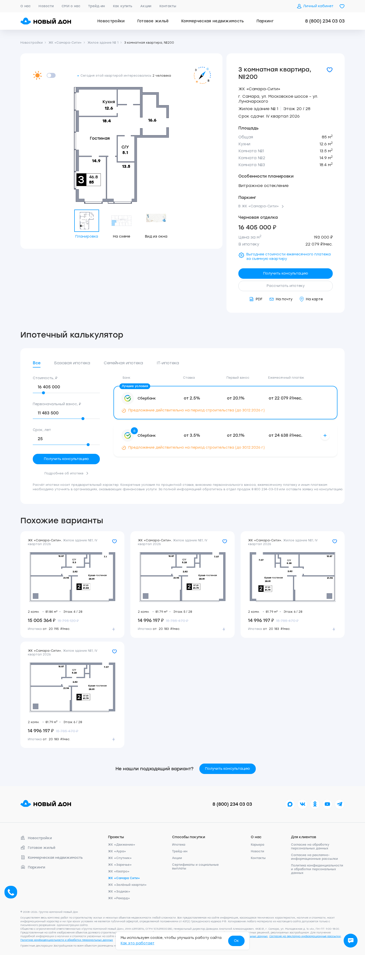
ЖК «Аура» (117, 851)
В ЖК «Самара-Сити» (258, 206)
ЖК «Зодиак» (119, 891)
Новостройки (111, 21)
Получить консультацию (285, 273)
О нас (25, 6)
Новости (46, 6)
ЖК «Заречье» (120, 864)
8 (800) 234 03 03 (325, 21)
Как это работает (137, 943)
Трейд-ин (96, 6)
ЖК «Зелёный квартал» (127, 885)
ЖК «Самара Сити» (124, 878)
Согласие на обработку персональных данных (310, 846)
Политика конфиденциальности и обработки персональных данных (317, 869)
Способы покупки (188, 837)
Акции (145, 6)
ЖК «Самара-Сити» (259, 89)
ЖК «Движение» (121, 844)
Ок (236, 941)
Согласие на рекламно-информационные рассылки (314, 857)
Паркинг (265, 21)
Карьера (257, 844)
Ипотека (178, 844)
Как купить (123, 6)
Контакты (167, 6)
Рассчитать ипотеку (286, 286)
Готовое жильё (153, 21)
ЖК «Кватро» (119, 871)
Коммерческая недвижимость (212, 21)
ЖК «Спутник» (120, 858)
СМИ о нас (71, 6)
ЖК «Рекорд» (119, 898)
